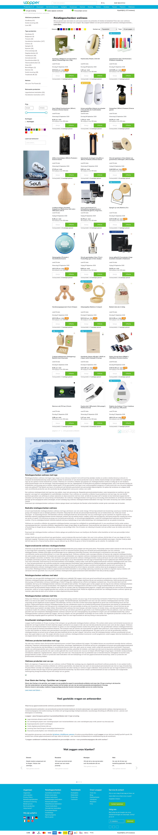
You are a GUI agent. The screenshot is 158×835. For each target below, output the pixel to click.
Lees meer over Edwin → (33, 690)
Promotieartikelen (51, 810)
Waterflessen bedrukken (53, 804)
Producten (74, 797)
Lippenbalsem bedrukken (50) (35, 92)
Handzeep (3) (29, 34)
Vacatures (93, 799)
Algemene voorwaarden (27, 794)
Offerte (71, 76)
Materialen (74, 795)
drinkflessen (64, 734)
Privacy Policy (28, 797)
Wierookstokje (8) (31, 51)
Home (25, 13)
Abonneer (130, 821)
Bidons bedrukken (51, 795)
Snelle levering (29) (31, 23)
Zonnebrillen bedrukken (53, 808)
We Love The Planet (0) (33, 83)
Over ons (93, 793)
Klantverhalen (94, 797)
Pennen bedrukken (51, 802)
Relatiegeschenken (53, 790)
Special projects (50, 815)
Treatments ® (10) (31, 75)
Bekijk (58, 76)
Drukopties (74, 793)
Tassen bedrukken (51, 806)
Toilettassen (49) (30, 56)
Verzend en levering (30, 802)
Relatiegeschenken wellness (39, 13)
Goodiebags (49, 813)
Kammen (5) (29, 70)
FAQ (91, 804)
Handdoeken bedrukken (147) (35, 41)
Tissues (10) (29, 39)
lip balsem (56, 734)
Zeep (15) (28, 65)
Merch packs (49, 817)
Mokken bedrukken (51, 797)
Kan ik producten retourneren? (29, 807)
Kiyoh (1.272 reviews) (126, 10)
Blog (91, 795)
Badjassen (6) (29, 36)
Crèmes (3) (28, 44)
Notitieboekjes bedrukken (53, 799)
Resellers (93, 802)
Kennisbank (76, 790)
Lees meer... (58, 25)
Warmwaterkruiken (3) (32, 63)
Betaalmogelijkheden (30, 799)
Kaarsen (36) (29, 48)
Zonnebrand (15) (30, 58)
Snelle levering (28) (31, 72)
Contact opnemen (117, 804)
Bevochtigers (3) (30, 67)
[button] (136, 768)
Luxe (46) (28, 25)
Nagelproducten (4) (31, 53)
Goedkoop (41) (30, 20)
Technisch (74, 799)
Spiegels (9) (29, 46)
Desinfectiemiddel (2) (32, 60)
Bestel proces (28, 804)
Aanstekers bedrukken (52, 793)
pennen (71, 734)
